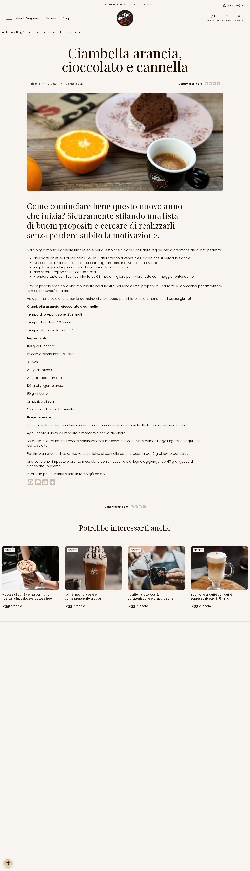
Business (52, 18)
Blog (19, 32)
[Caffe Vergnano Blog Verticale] (219, 568)
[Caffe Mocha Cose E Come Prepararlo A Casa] (93, 568)
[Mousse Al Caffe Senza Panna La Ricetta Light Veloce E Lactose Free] (30, 568)
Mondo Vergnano (28, 18)
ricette (9, 550)
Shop (66, 18)
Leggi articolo (12, 606)
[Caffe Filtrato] (156, 568)
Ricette (35, 83)
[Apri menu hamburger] (10, 18)
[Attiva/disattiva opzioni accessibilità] (8, 863)
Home (9, 32)
